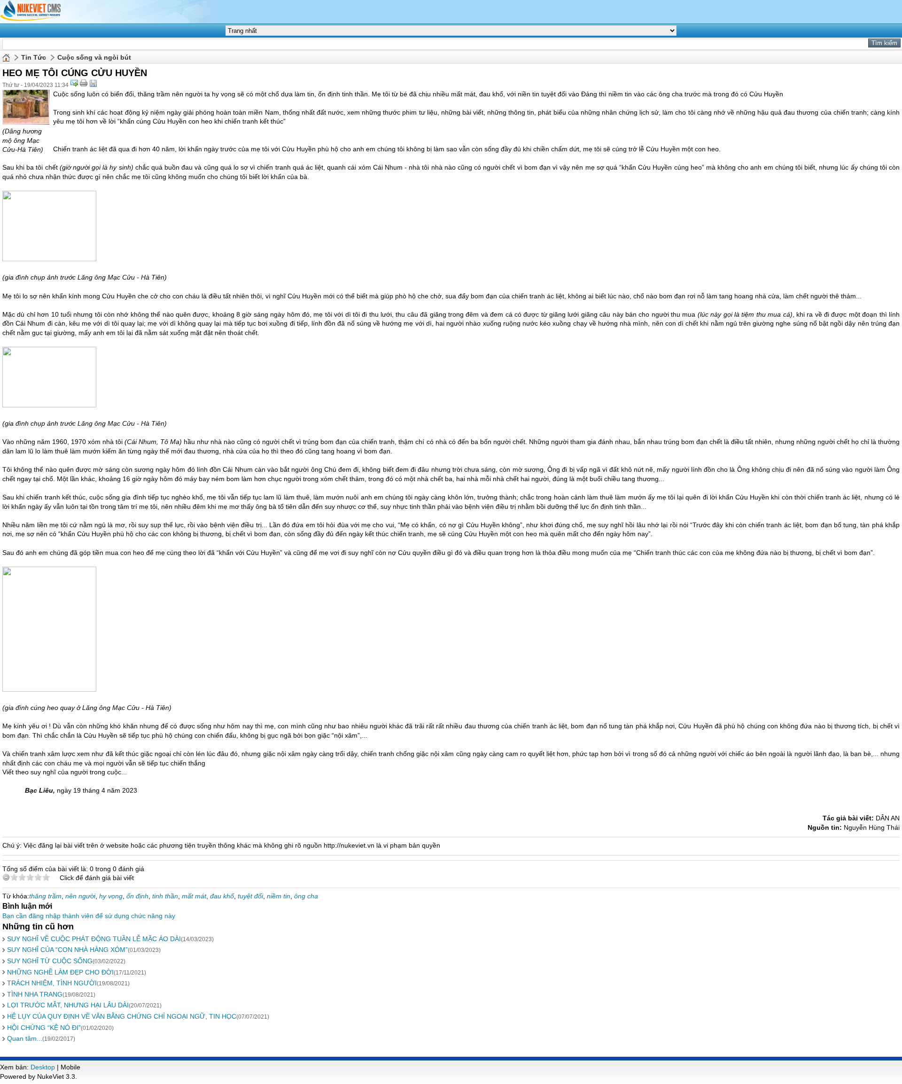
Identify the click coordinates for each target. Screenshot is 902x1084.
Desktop (43, 1067)
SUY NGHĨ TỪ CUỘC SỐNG (50, 961)
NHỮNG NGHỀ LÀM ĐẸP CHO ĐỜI (60, 972)
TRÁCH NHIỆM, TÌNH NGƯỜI (52, 983)
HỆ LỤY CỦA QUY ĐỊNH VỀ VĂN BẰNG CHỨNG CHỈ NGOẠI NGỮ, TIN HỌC (121, 1016)
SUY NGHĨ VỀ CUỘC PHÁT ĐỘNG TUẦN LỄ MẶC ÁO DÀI (94, 939)
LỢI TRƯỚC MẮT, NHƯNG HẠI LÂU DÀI (68, 1005)
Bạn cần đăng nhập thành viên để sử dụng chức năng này (88, 916)
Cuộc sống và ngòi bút (94, 57)
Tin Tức (33, 57)
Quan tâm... (24, 1038)
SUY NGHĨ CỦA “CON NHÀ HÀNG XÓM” (67, 949)
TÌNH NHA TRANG (34, 994)
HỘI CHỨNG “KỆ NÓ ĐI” (44, 1027)
